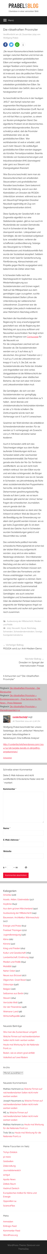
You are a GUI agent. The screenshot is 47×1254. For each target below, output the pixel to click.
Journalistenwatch (12, 1170)
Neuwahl (16, 628)
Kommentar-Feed (11, 1230)
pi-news (7, 1157)
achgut (6, 1175)
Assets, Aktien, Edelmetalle (16, 899)
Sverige (38, 631)
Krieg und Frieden (11, 948)
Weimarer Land (10, 1011)
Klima (5, 939)
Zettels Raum (9, 1184)
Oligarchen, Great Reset (14, 980)
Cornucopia (32, 337)
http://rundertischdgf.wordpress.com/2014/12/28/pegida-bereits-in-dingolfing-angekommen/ (23, 748)
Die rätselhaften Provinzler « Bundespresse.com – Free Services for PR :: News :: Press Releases (21, 699)
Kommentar (9, 789)
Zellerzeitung (9, 1166)
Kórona (6, 944)
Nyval (23, 628)
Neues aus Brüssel (12, 975)
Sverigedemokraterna (13, 635)
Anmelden (8, 1221)
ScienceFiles (9, 1205)
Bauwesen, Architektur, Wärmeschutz (21, 917)
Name (6, 828)
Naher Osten (9, 971)
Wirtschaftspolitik (11, 1016)
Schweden (8, 631)
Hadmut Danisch (11, 1188)
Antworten (7, 758)
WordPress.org (10, 1235)
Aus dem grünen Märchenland (18, 908)
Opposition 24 (9, 1201)
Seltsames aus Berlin (13, 993)
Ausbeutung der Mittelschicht (20, 621)
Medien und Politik (12, 962)
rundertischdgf (20, 717)
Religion (7, 989)
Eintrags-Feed (10, 1226)
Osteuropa (8, 984)
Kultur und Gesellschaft (14, 953)
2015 (9, 628)
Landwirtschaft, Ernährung (16, 957)
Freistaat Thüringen (12, 930)
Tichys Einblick (10, 1152)
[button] (5, 44)
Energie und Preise (12, 926)
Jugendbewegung (12, 934)
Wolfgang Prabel (10, 38)
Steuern (7, 998)
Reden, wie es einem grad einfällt (19, 1053)
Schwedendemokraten (24, 631)
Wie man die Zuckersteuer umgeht (20, 1032)
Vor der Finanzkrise (12, 1007)
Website (7, 851)
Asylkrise (7, 904)
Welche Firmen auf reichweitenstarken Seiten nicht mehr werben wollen (22, 1093)
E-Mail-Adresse (11, 840)
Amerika (7, 895)
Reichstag (31, 628)
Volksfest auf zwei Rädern (15, 1057)
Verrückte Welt (10, 1002)
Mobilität (7, 966)
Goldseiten (8, 1161)
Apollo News (9, 1179)
